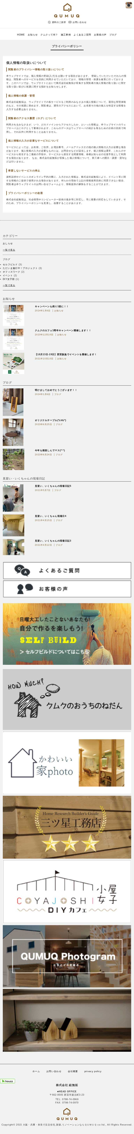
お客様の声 (100, 34)
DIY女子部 (9, 279)
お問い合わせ (80, 22)
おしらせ (8, 243)
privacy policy (93, 1071)
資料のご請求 (59, 22)
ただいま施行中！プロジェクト (20, 268)
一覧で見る (9, 250)
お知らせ (33, 34)
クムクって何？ (49, 34)
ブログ (113, 34)
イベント (8, 275)
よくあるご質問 (82, 34)
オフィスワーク (11, 272)
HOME (21, 34)
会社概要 (73, 1071)
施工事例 (66, 34)
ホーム (36, 1071)
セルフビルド (10, 264)
